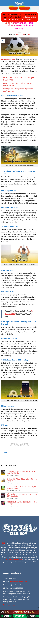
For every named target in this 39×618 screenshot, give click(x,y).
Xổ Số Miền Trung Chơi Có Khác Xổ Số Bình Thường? (22, 503)
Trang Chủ (5, 15)
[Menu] (2, 3)
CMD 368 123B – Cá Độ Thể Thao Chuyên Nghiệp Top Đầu (21, 487)
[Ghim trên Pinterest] (24, 444)
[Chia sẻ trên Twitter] (17, 444)
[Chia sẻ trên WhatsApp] (11, 444)
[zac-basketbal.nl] (19, 3)
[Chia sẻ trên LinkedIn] (27, 444)
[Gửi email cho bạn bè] (21, 444)
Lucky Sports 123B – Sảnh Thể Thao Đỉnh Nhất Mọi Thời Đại (21, 472)
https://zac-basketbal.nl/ (13, 559)
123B (3, 99)
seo (28, 34)
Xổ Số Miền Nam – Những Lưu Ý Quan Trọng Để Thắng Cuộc (22, 495)
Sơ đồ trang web (9, 605)
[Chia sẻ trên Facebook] (14, 444)
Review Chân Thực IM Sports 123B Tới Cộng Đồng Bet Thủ (22, 480)
